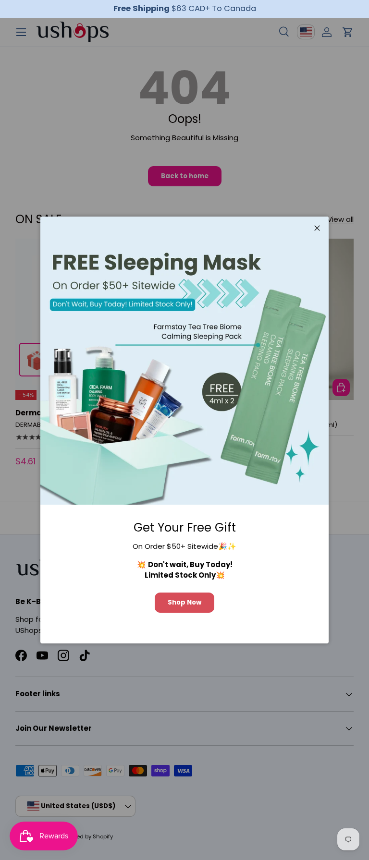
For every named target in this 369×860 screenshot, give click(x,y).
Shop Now (184, 602)
